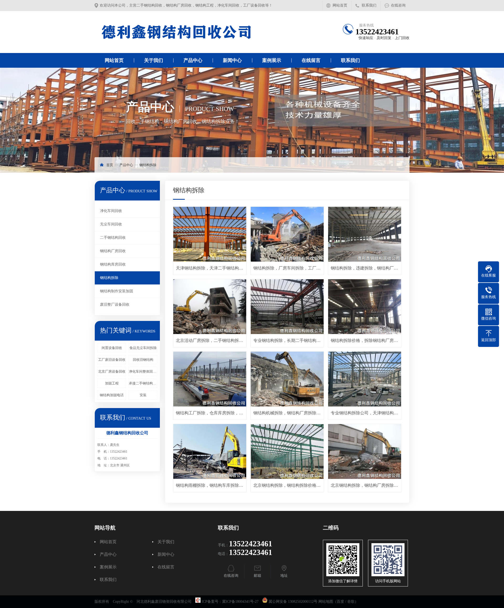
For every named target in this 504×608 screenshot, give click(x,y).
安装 (143, 395)
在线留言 (311, 60)
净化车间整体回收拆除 (143, 371)
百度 (340, 602)
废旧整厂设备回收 (114, 304)
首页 (109, 165)
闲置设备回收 (112, 348)
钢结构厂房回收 (113, 251)
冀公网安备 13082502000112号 (293, 602)
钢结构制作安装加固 (116, 291)
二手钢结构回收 (113, 238)
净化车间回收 (111, 211)
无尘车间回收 (111, 224)
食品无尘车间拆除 (143, 348)
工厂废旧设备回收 (111, 360)
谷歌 (351, 602)
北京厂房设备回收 (111, 371)
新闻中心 (232, 60)
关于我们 (153, 60)
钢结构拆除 (147, 165)
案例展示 (271, 60)
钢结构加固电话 (112, 395)
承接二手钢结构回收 (143, 383)
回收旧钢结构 (143, 360)
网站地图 (325, 602)
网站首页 (340, 5)
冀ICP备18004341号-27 (240, 602)
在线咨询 (398, 5)
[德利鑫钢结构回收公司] (177, 32)
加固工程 (112, 383)
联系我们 (369, 5)
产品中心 (192, 60)
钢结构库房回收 (113, 264)
